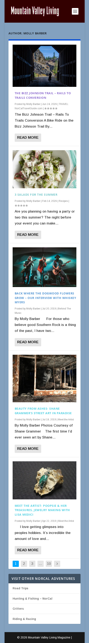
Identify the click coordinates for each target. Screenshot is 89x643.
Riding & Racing (24, 619)
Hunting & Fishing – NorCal (32, 598)
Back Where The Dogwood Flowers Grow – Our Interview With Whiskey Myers (45, 297)
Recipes (63, 201)
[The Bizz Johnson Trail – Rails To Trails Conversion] (44, 66)
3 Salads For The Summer (36, 195)
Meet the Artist (66, 419)
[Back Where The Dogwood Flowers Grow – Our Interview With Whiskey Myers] (44, 267)
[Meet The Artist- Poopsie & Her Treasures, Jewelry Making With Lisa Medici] (44, 480)
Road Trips (20, 588)
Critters (18, 608)
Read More (27, 138)
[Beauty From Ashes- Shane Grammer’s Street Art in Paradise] (44, 378)
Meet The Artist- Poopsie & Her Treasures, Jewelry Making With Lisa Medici (42, 510)
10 (49, 564)
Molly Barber (33, 104)
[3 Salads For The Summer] (44, 169)
